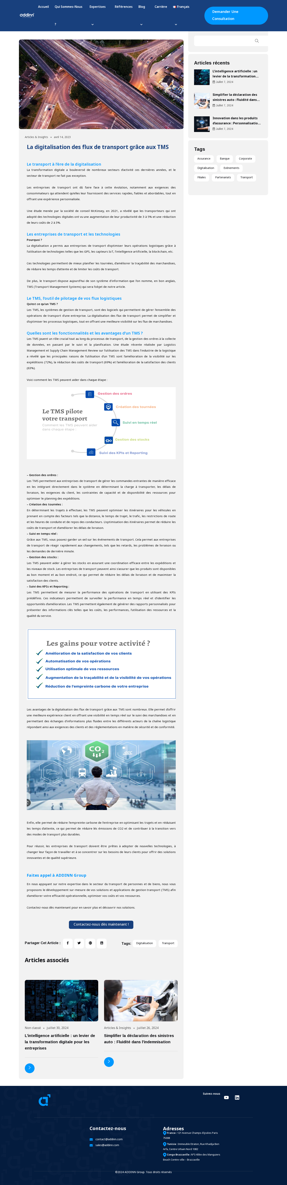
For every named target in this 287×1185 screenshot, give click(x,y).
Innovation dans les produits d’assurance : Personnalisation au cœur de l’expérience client (236, 124)
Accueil (43, 7)
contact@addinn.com (109, 1139)
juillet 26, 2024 (148, 1028)
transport (168, 943)
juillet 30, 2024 (57, 1028)
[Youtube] (226, 1097)
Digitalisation (205, 168)
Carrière (161, 7)
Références (124, 7)
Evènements (231, 168)
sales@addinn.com (107, 1145)
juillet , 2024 (224, 81)
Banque (225, 159)
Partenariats (223, 177)
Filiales (201, 177)
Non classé (33, 1028)
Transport (246, 177)
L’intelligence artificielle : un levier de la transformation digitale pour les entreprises (60, 1041)
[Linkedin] (237, 1097)
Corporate (245, 159)
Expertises (98, 7)
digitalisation (144, 943)
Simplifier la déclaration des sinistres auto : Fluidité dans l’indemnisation (235, 100)
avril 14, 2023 (62, 137)
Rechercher (257, 41)
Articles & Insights (36, 137)
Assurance (203, 159)
